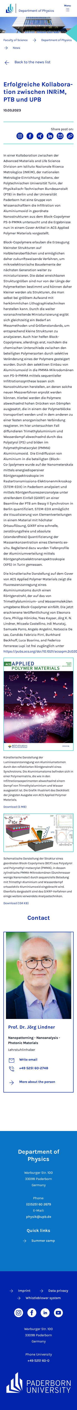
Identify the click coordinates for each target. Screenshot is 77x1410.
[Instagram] (18, 1312)
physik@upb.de (38, 1217)
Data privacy (58, 1291)
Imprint (24, 1291)
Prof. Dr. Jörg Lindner (31, 1027)
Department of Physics (36, 11)
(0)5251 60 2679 (38, 1204)
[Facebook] (31, 1312)
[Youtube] (58, 1312)
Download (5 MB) (15, 807)
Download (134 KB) (16, 903)
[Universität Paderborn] (38, 1382)
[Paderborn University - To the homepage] (9, 8)
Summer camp (43, 1241)
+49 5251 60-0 (38, 1360)
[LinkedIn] (45, 1312)
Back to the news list (32, 62)
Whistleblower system (43, 1298)
